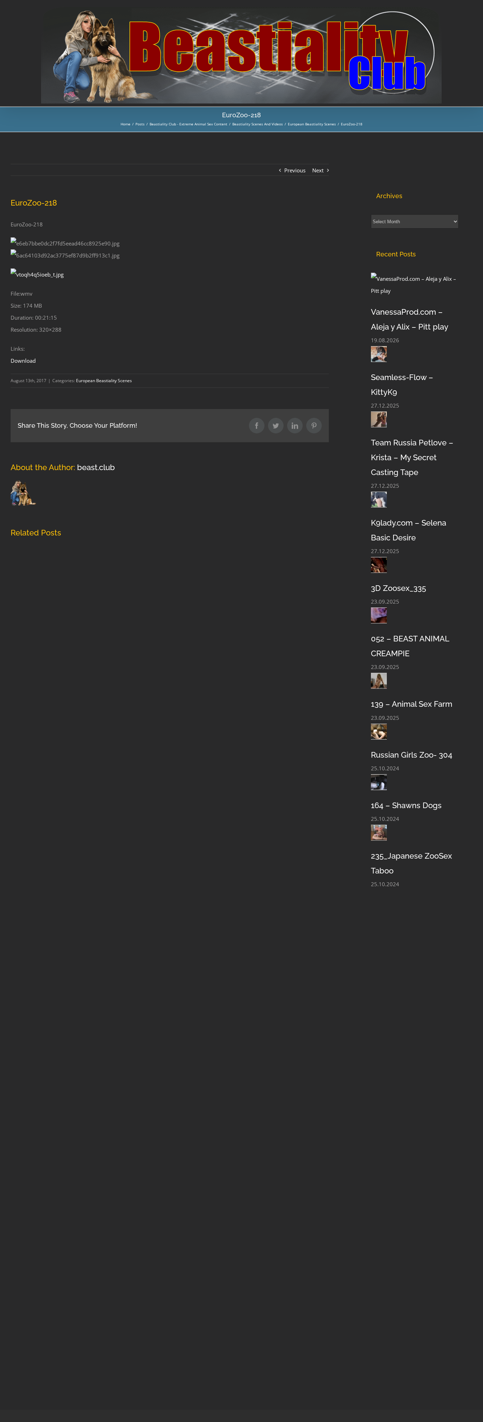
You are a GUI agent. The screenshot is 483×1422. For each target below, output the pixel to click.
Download (23, 360)
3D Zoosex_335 (398, 588)
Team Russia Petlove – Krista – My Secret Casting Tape (412, 457)
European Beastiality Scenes (104, 381)
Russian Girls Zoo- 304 (411, 754)
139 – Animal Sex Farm (411, 704)
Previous (294, 170)
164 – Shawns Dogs (406, 805)
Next (318, 170)
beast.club (96, 467)
